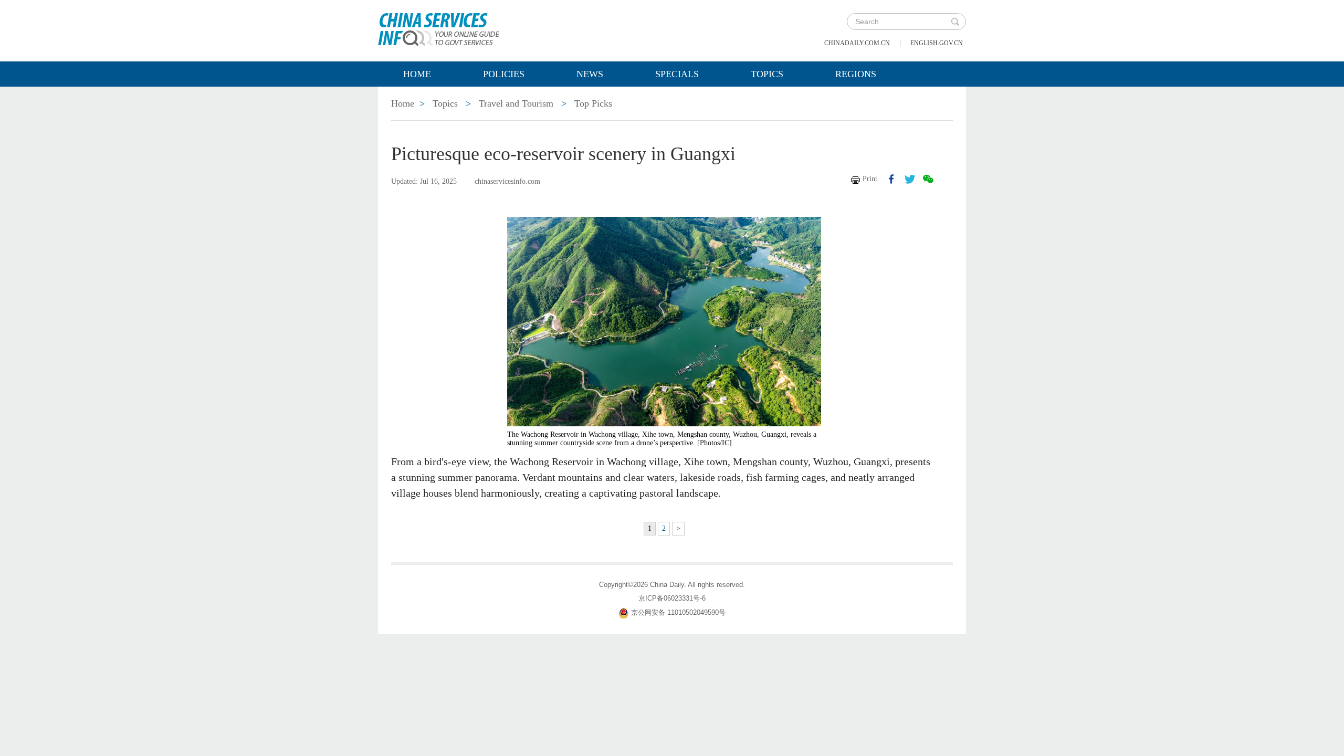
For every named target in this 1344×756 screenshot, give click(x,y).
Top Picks (593, 103)
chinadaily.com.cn (857, 43)
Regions (855, 74)
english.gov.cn (936, 43)
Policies (503, 74)
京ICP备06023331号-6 (672, 598)
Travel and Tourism (516, 103)
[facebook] (891, 179)
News (589, 74)
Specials (677, 74)
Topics (767, 74)
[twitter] (910, 179)
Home (417, 74)
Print (870, 179)
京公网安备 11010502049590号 (678, 612)
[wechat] (928, 179)
